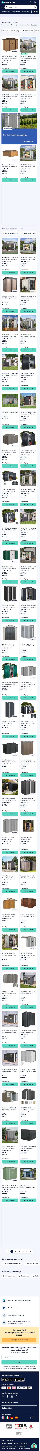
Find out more (32, 1368)
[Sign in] (31, 2)
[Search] (6, 7)
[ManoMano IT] (7, 1417)
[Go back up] (32, 1418)
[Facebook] (7, 1396)
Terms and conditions (8, 1448)
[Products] (2, 7)
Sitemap (15, 1443)
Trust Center (21, 1446)
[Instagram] (11, 1396)
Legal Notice (24, 1443)
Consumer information (24, 1448)
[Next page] (30, 1251)
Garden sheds (6, 19)
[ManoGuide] (34, 1446)
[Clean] (35, 7)
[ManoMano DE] (11, 1417)
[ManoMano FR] (2, 1417)
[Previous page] (8, 1251)
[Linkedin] (2, 1396)
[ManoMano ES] (16, 1417)
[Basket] (35, 2)
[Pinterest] (16, 1396)
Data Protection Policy (8, 1446)
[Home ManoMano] (14, 2)
